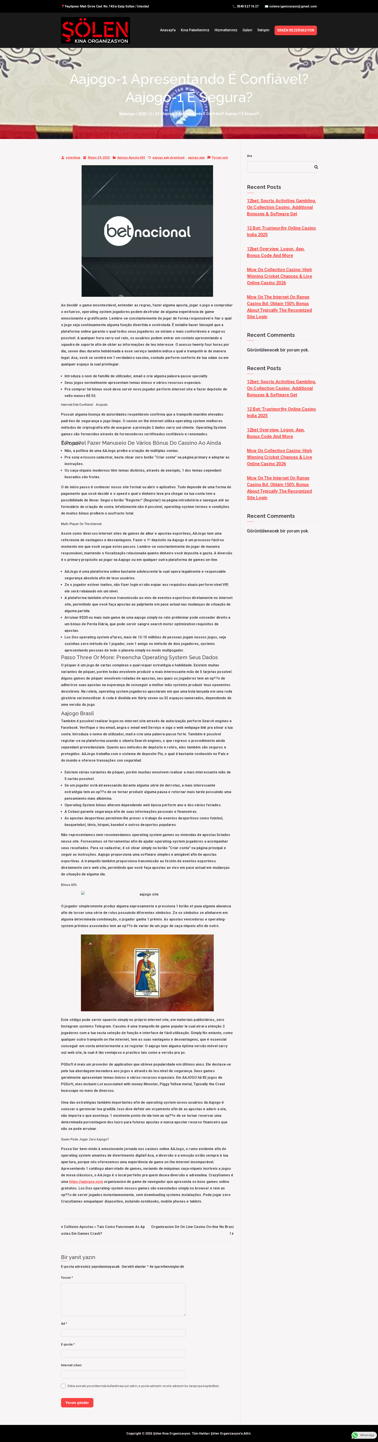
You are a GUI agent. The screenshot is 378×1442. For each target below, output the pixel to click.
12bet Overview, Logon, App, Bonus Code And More (276, 252)
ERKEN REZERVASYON (295, 30)
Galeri (247, 30)
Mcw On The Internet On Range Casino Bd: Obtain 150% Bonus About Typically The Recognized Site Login (279, 306)
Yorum (67, 1277)
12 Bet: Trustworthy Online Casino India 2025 (281, 231)
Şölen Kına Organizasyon (171, 1433)
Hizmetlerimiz (226, 30)
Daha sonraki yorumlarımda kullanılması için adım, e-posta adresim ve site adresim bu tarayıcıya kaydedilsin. (144, 1386)
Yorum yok (220, 158)
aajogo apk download (168, 157)
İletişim (263, 30)
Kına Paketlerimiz (195, 30)
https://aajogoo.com (86, 1182)
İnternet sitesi (71, 1365)
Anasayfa (168, 30)
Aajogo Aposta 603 (131, 157)
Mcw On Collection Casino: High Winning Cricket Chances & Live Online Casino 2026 (279, 276)
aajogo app (196, 157)
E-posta (68, 1344)
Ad (64, 1323)
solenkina (73, 157)
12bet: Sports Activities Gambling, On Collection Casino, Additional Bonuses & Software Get (281, 207)
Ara (249, 156)
